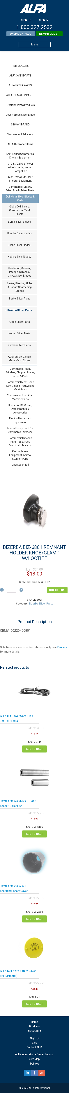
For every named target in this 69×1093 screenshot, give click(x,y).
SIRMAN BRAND (20, 124)
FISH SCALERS (20, 65)
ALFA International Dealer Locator (34, 1054)
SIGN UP (26, 20)
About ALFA (34, 1031)
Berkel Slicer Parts (19, 298)
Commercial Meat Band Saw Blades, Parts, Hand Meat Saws (20, 386)
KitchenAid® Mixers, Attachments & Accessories (20, 409)
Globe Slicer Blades (19, 245)
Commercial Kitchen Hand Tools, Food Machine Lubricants (20, 442)
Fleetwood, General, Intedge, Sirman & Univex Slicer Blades (19, 272)
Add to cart (57, 590)
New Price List (49, 33)
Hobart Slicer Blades (19, 256)
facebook (34, 1073)
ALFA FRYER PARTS (20, 85)
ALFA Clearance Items (20, 144)
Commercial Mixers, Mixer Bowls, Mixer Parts (20, 188)
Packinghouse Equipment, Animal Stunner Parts (20, 455)
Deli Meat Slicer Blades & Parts (20, 198)
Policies (62, 647)
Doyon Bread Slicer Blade (20, 114)
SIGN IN (43, 20)
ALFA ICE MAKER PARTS (20, 95)
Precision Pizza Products (20, 104)
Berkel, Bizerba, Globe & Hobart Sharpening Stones (19, 287)
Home (34, 1021)
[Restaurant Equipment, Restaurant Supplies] (34, 9)
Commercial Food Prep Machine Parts (20, 397)
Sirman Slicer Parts (19, 345)
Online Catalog (20, 33)
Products (34, 1026)
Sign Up (34, 1038)
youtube (41, 1073)
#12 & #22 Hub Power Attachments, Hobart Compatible (20, 167)
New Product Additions (20, 134)
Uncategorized (20, 464)
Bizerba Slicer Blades (19, 233)
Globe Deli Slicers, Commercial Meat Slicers (19, 210)
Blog (34, 1042)
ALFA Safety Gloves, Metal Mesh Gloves (19, 358)
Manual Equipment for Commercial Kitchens (20, 430)
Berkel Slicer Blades (19, 221)
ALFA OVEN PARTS (20, 75)
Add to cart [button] (34, 749)
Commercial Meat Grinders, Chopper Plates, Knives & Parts (20, 372)
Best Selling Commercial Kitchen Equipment (20, 155)
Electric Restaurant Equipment (20, 420)
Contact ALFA (35, 1047)
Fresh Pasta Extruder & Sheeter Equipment (20, 179)
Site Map (34, 1059)
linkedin (27, 1073)
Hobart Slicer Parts (19, 333)
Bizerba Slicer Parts (19, 310)
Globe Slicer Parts (19, 321)
